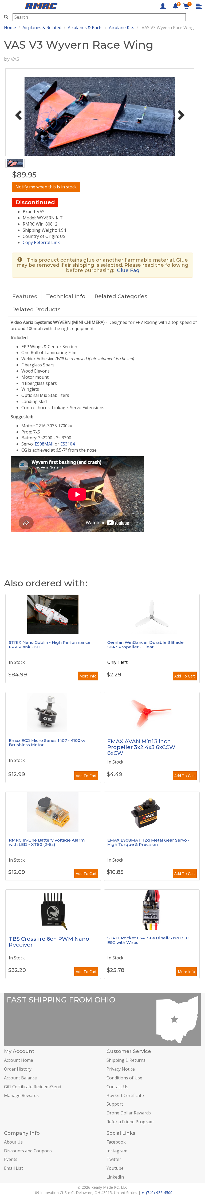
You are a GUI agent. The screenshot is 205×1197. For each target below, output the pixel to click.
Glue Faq (128, 270)
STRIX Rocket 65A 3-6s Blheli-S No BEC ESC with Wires (148, 940)
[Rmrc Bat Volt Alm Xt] (53, 812)
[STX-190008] (151, 910)
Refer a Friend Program (130, 1122)
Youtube (115, 1168)
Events (10, 1159)
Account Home (18, 1060)
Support (115, 1104)
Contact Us (117, 1087)
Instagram (117, 1151)
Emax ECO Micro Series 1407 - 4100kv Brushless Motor (47, 742)
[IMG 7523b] (53, 614)
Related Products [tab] (36, 309)
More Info (88, 676)
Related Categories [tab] (120, 296)
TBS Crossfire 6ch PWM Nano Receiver (49, 942)
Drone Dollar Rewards (129, 1113)
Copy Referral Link (41, 242)
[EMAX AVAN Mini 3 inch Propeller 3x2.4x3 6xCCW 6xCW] (151, 712)
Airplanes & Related (41, 27)
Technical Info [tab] (65, 296)
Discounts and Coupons (28, 1151)
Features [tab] (24, 296)
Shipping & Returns (126, 1060)
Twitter (114, 1159)
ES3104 (67, 444)
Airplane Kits (121, 27)
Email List (13, 1168)
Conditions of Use (124, 1078)
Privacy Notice (121, 1069)
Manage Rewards (21, 1095)
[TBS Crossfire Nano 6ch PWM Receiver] (53, 910)
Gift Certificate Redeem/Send (32, 1087)
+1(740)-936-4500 (156, 1192)
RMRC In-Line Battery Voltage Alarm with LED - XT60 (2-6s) (47, 842)
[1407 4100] (53, 712)
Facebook (116, 1142)
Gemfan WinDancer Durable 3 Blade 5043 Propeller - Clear (145, 644)
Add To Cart (184, 676)
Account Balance (20, 1078)
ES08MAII (44, 444)
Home (10, 27)
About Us (13, 1142)
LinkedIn (115, 1177)
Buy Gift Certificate (125, 1095)
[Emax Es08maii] (151, 812)
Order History (17, 1069)
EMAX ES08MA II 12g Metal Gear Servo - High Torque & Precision (148, 842)
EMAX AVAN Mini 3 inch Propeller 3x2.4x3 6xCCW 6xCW (141, 747)
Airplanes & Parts (85, 27)
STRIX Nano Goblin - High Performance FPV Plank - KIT (49, 644)
